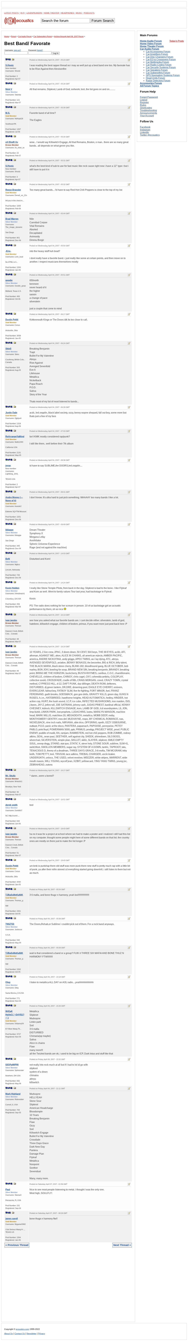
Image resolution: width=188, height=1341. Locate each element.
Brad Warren (11, 219)
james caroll (11, 1218)
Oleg (7, 982)
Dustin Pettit (11, 319)
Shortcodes (146, 107)
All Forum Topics (149, 86)
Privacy (41, 1333)
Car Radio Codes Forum (158, 65)
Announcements (148, 113)
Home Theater (51, 13)
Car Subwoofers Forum (158, 72)
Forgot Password (149, 97)
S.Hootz (9, 65)
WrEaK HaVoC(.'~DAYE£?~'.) (14, 1014)
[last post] (10, 59)
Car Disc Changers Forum (159, 57)
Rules (143, 105)
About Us (8, 1333)
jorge (8, 465)
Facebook (145, 127)
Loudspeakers (34, 13)
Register (144, 102)
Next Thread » (122, 1245)
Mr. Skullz (10, 775)
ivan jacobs (11, 620)
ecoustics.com (22, 1329)
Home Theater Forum (152, 46)
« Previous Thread (16, 1245)
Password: (35, 50)
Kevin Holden (12, 588)
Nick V (8, 89)
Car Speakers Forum (157, 70)
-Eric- (8, 251)
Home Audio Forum (151, 41)
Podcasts (89, 13)
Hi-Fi (22, 13)
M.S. (7, 113)
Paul (7, 1189)
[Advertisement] (68, 1287)
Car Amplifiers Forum (157, 54)
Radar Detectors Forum (158, 80)
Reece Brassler (13, 189)
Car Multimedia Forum (157, 62)
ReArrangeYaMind (14, 436)
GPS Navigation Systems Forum (163, 75)
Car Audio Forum (149, 49)
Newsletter (31, 1333)
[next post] (8, 59)
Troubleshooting (148, 110)
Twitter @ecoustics (150, 135)
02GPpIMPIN (12, 1064)
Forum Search (103, 21)
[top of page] (6, 59)
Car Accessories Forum (158, 51)
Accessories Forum (151, 83)
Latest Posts (11, 13)
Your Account (147, 115)
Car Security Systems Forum (161, 67)
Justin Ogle (11, 412)
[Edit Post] (129, 60)
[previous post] (8, 83)
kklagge (9, 529)
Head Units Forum (155, 78)
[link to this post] (13, 59)
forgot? (40, 50)
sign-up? (17, 50)
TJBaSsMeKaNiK (14, 895)
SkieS (8, 348)
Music (79, 13)
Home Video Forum (151, 43)
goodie (8, 280)
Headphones (67, 13)
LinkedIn (144, 132)
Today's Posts (176, 41)
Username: (13, 50)
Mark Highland (12, 1094)
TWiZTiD (9, 924)
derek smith (11, 805)
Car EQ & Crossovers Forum (161, 59)
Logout (143, 100)
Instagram (145, 129)
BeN (7, 558)
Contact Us (20, 1333)
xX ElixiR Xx (11, 142)
